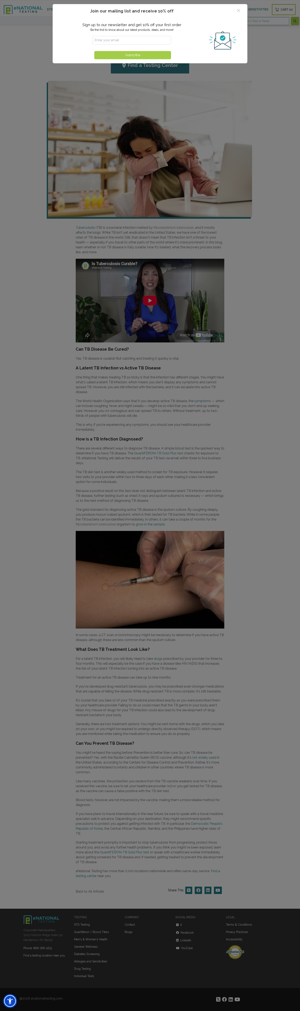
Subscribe (132, 55)
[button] (10, 1001)
